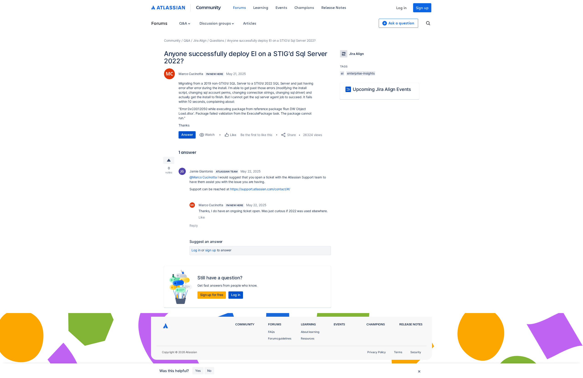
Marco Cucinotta (191, 74)
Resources (307, 338)
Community (208, 7)
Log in (401, 7)
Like (202, 217)
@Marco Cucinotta (203, 177)
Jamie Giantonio (201, 171)
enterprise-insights (360, 73)
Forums (239, 7)
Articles (249, 23)
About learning (310, 332)
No (209, 371)
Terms (398, 352)
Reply (193, 225)
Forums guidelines (279, 338)
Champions (304, 7)
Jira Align (200, 40)
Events (281, 7)
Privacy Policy (376, 352)
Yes (198, 371)
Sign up (422, 7)
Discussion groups (215, 23)
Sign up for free (211, 295)
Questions (217, 40)
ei (342, 73)
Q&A (183, 23)
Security (415, 352)
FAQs (271, 332)
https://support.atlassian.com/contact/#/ (260, 189)
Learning (260, 7)
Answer (187, 134)
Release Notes (333, 7)
